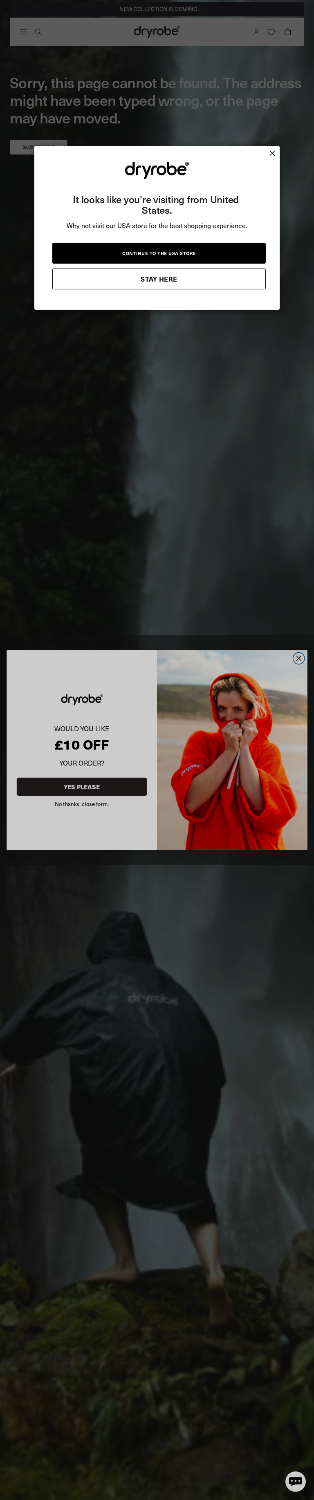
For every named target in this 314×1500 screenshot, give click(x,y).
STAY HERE (159, 278)
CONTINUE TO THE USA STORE (159, 253)
